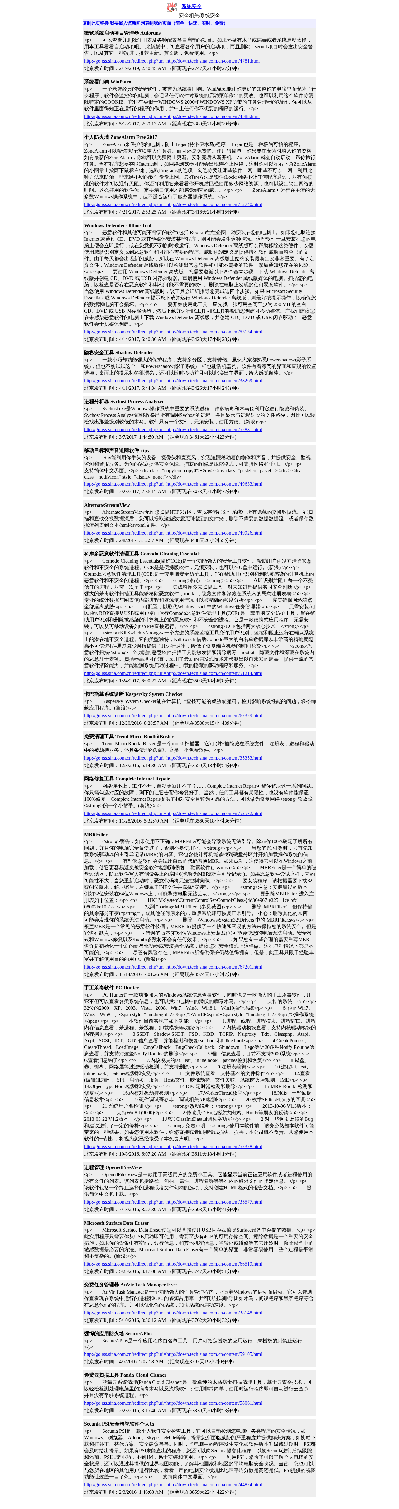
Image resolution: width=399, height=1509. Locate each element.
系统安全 (192, 6)
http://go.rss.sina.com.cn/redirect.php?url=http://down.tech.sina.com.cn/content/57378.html (173, 1146)
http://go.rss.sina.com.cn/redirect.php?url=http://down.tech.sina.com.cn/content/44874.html (173, 1484)
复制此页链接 (96, 23)
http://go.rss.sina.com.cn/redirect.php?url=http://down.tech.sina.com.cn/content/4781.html (172, 61)
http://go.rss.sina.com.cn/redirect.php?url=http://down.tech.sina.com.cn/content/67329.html (173, 715)
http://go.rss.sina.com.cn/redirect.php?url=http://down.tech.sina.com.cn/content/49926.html (173, 532)
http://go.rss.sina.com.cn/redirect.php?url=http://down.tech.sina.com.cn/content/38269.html (173, 380)
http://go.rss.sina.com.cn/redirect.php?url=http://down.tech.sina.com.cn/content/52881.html (173, 429)
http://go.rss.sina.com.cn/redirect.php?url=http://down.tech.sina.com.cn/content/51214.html (173, 673)
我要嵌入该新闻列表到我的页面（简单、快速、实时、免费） (169, 23)
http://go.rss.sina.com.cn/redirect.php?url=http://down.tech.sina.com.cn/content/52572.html (173, 813)
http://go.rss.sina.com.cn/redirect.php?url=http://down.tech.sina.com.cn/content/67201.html (173, 966)
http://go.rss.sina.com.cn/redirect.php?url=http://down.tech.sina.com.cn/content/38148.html (173, 1312)
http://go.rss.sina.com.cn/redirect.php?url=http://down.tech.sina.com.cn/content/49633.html (173, 484)
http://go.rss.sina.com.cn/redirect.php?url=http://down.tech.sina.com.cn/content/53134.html (173, 331)
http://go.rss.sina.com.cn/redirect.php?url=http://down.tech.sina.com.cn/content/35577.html (173, 1202)
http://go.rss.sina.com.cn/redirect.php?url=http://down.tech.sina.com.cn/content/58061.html (173, 1403)
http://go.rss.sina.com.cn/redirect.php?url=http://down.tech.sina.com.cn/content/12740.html (173, 204)
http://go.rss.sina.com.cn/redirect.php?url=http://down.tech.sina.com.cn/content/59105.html (173, 1354)
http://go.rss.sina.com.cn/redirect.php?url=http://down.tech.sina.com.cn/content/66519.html (173, 1263)
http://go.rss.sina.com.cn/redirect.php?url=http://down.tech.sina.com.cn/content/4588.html (172, 116)
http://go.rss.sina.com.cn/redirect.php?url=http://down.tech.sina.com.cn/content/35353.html (173, 758)
